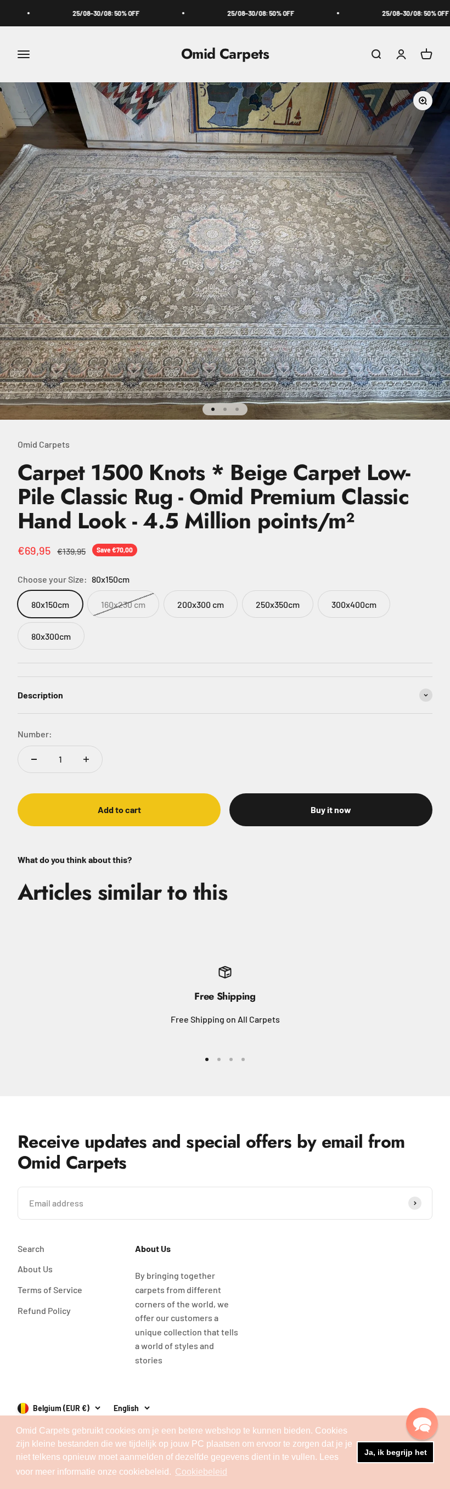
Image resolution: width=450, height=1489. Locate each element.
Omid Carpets (44, 444)
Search (31, 1248)
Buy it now (331, 809)
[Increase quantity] (86, 759)
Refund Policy (44, 1310)
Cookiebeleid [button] (201, 1471)
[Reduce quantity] (34, 759)
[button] (422, 1424)
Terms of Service (50, 1289)
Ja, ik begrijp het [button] (395, 1452)
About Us (35, 1269)
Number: (35, 734)
